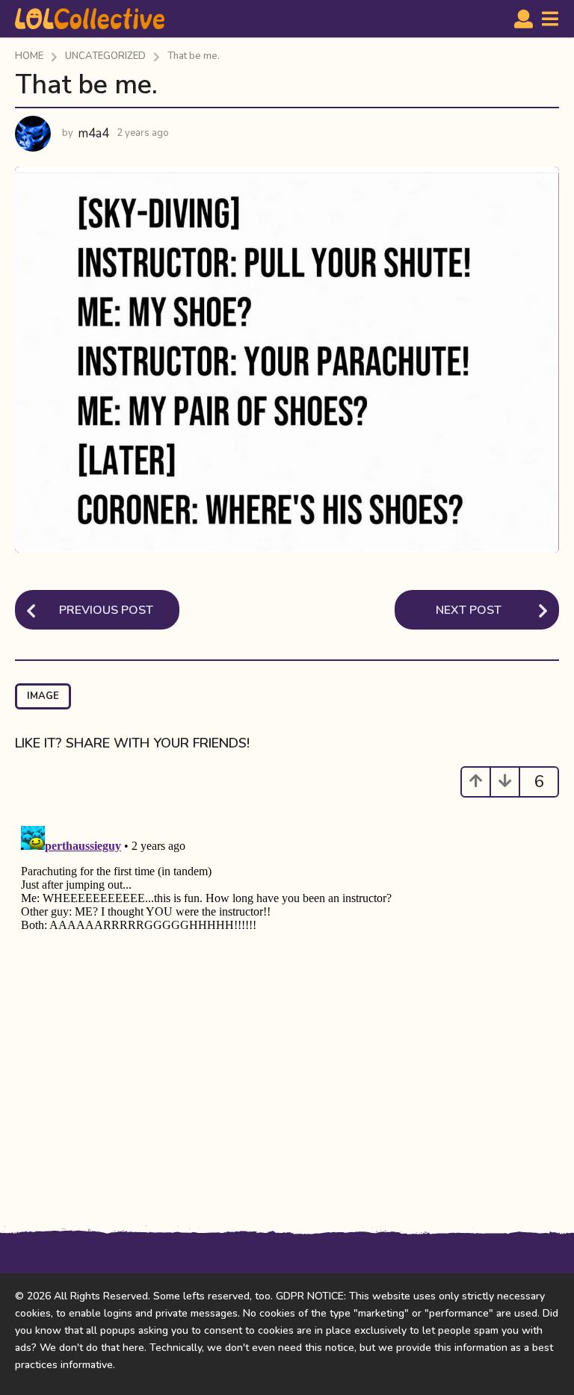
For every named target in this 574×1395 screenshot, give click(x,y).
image (43, 696)
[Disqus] (287, 1006)
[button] (523, 19)
